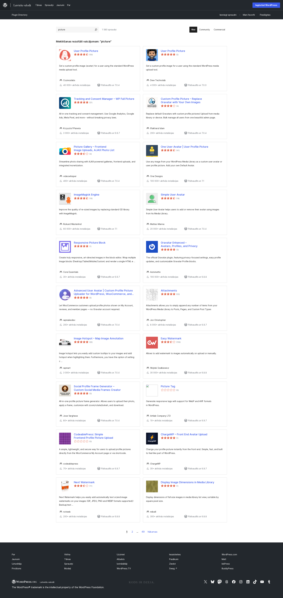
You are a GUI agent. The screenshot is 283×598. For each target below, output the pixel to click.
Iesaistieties (175, 554)
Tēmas (67, 559)
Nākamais (152, 532)
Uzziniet (121, 554)
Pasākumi (173, 559)
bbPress (226, 563)
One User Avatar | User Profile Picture (184, 146)
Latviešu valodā (47, 582)
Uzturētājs (17, 563)
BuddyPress (227, 568)
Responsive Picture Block (90, 242)
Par (13, 554)
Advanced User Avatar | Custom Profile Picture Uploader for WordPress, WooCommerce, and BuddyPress (103, 292)
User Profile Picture (86, 50)
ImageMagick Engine (86, 194)
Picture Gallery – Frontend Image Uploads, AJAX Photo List (94, 148)
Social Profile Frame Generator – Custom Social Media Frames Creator (97, 388)
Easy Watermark (171, 338)
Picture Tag (168, 386)
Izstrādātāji (122, 563)
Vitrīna (67, 554)
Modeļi (67, 568)
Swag (173, 568)
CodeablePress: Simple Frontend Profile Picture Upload (93, 436)
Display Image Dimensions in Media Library (187, 482)
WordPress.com (229, 554)
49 (143, 531)
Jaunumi (16, 559)
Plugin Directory (19, 15)
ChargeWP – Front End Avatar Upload (184, 434)
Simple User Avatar (173, 194)
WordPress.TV (124, 568)
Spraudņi (68, 563)
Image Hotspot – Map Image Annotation (98, 338)
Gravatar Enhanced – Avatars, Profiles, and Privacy (179, 244)
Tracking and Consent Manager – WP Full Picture (104, 98)
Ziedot (172, 563)
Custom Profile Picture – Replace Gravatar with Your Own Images (181, 100)
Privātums (16, 568)
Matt (224, 559)
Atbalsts (121, 559)
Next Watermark (84, 482)
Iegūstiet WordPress (266, 5)
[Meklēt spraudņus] (96, 30)
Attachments (169, 290)
